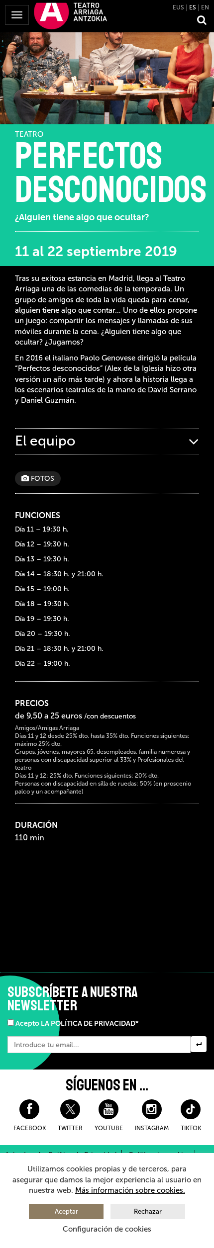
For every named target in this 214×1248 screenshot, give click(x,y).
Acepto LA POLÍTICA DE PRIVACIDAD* (76, 1023)
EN (205, 7)
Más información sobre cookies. (130, 1190)
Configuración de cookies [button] (107, 1229)
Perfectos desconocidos (111, 173)
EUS (178, 7)
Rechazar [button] (148, 1211)
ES (192, 7)
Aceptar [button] (66, 1211)
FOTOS (41, 478)
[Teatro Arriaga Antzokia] (70, 15)
